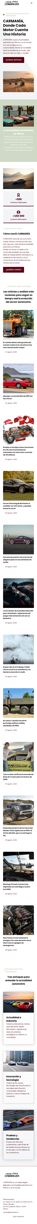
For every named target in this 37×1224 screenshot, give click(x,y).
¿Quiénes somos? (13, 270)
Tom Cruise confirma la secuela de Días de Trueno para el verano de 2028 (18, 777)
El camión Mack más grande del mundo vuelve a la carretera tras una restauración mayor (17, 345)
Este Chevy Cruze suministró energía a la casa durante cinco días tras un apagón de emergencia (17, 942)
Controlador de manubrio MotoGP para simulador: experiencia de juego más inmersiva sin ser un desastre (18, 615)
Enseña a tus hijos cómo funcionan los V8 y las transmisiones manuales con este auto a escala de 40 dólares (18, 451)
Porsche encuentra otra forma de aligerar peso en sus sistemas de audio (17, 559)
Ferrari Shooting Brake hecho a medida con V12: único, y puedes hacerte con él (17, 506)
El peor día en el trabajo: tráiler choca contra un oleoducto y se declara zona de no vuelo (17, 669)
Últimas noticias (14, 60)
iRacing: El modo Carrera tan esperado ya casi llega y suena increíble (16, 886)
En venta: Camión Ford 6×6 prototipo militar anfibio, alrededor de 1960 (14, 723)
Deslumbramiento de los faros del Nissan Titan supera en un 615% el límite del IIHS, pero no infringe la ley (18, 832)
